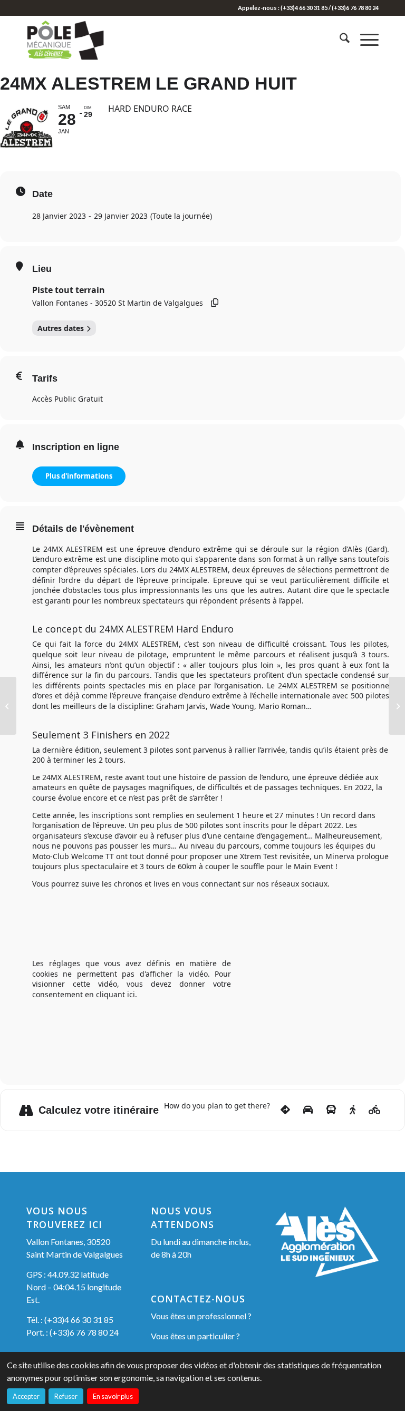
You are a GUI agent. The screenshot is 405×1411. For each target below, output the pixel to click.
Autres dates (60, 328)
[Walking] (352, 1110)
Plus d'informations (78, 476)
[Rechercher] (339, 39)
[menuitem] (339, 39)
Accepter (26, 1396)
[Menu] (364, 39)
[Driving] (308, 1110)
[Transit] (331, 1110)
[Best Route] (285, 1110)
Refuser (66, 1396)
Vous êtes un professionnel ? (201, 1316)
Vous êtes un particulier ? (195, 1336)
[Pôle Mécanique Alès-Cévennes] (78, 39)
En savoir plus (113, 1396)
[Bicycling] (374, 1110)
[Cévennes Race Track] (8, 706)
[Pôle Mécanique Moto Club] (397, 706)
